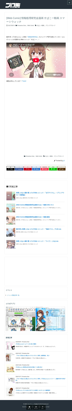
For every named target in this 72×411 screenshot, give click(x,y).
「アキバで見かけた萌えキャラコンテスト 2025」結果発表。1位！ (33, 355)
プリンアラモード (50, 25)
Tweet (24, 81)
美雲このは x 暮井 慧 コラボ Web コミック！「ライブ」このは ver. (37, 241)
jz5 (64, 160)
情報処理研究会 (33, 37)
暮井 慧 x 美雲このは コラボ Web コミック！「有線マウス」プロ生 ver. (38, 229)
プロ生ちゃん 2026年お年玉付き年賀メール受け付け (29, 367)
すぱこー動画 (40, 25)
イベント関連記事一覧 (13, 295)
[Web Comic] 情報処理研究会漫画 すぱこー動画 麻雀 (33, 217)
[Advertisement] (36, 103)
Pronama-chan (21, 25)
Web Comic (30, 25)
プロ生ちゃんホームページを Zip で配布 (26, 344)
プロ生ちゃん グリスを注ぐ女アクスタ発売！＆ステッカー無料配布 (33, 390)
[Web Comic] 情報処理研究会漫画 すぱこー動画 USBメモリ (35, 205)
